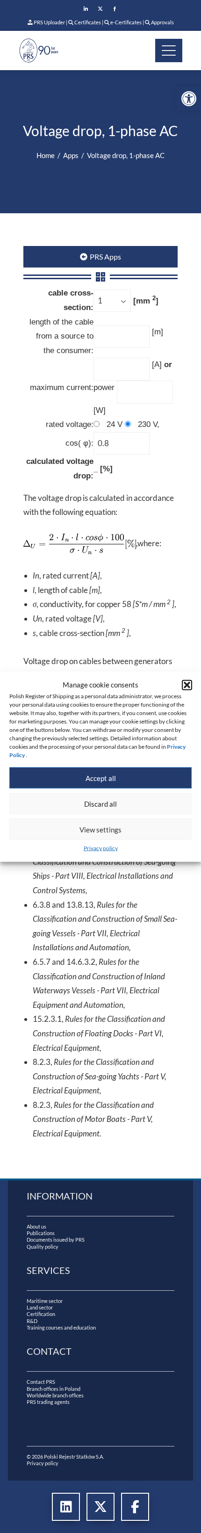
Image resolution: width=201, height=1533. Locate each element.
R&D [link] (32, 1321)
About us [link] (36, 1226)
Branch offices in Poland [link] (53, 1389)
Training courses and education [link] (61, 1327)
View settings (100, 829)
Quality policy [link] (42, 1247)
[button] (187, 684)
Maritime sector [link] (45, 1301)
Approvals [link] (162, 22)
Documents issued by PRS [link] (56, 1240)
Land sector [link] (40, 1307)
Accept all (101, 778)
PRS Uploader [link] (49, 22)
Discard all (100, 803)
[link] (189, 99)
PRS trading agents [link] (48, 1402)
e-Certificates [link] (125, 22)
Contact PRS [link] (41, 1382)
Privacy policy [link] (101, 848)
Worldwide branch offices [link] (55, 1395)
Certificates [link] (87, 22)
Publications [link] (41, 1233)
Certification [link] (41, 1314)
